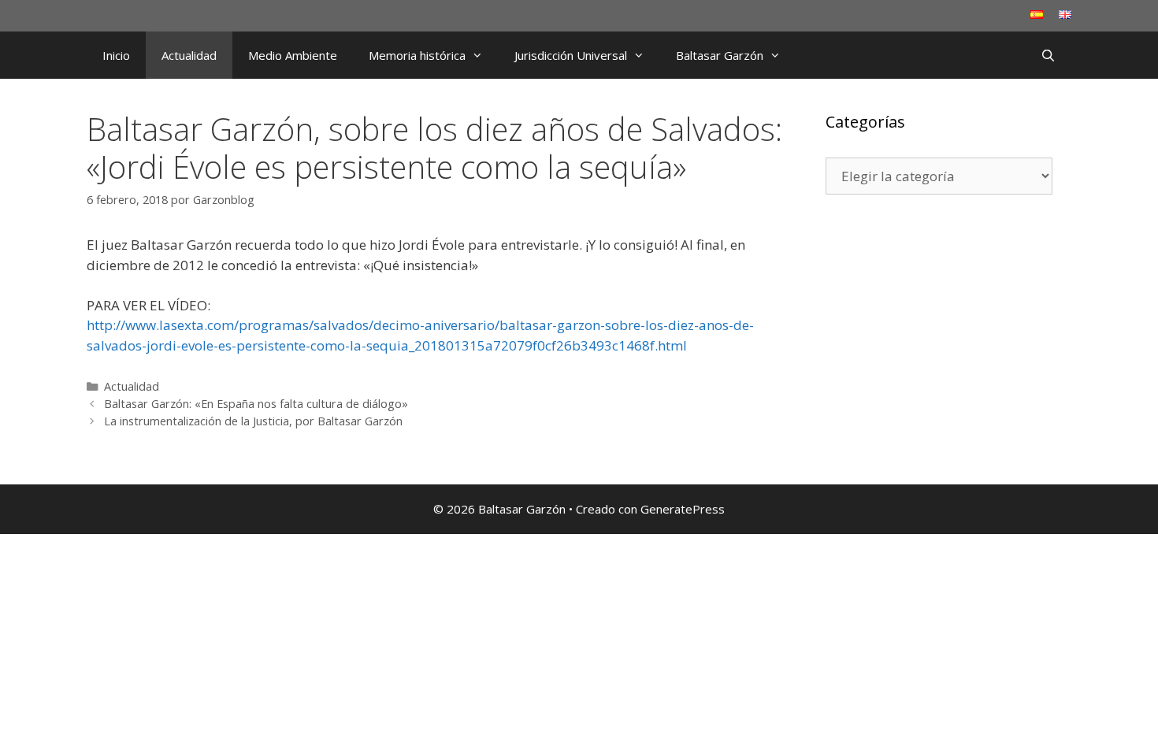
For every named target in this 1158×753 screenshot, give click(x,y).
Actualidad (189, 55)
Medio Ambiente (292, 55)
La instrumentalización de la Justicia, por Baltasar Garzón (253, 421)
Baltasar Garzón (719, 55)
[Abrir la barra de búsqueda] (1048, 55)
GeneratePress (682, 509)
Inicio (116, 55)
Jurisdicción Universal (570, 55)
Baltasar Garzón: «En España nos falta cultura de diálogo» (256, 403)
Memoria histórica (417, 55)
